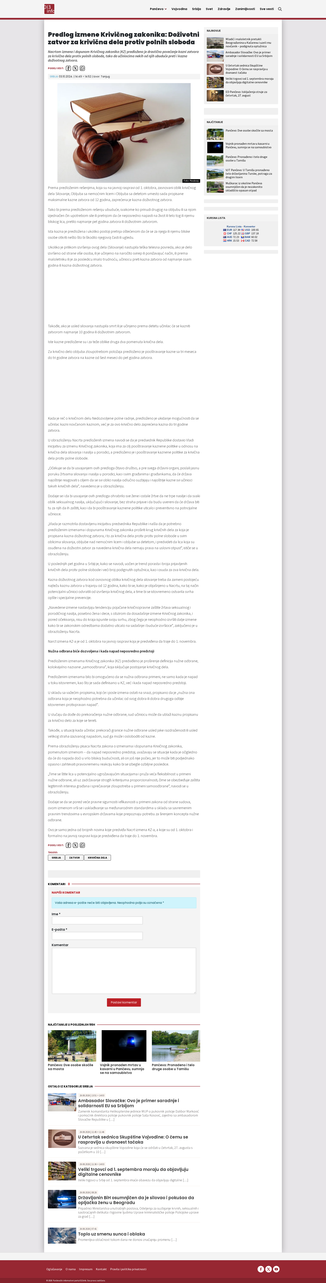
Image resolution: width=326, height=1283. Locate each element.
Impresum (85, 1269)
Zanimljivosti (245, 9)
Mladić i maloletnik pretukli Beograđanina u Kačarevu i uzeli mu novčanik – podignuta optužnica (248, 42)
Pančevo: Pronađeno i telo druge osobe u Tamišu (173, 1067)
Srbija (196, 9)
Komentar (60, 945)
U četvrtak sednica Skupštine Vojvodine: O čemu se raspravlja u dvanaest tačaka (133, 1139)
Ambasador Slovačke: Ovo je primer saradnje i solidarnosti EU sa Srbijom (128, 1103)
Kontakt (101, 1269)
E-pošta (59, 929)
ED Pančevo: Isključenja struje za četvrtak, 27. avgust (246, 93)
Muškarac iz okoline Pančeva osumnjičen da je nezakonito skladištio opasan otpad (244, 186)
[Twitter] (268, 1269)
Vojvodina (179, 9)
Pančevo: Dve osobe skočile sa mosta (70, 1067)
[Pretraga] (280, 9)
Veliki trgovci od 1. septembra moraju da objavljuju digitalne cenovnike (133, 1172)
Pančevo (157, 9)
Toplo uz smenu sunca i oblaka (111, 1234)
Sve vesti (267, 9)
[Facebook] (261, 1269)
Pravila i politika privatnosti (128, 1269)
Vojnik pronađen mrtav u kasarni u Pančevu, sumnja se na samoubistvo (122, 1069)
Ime (56, 914)
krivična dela (97, 857)
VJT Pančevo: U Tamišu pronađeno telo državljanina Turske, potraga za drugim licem (249, 173)
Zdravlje (224, 9)
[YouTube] (276, 1269)
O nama (71, 1269)
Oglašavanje (54, 1269)
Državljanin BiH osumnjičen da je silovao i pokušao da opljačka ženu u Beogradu (136, 1200)
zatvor (74, 857)
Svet (209, 9)
